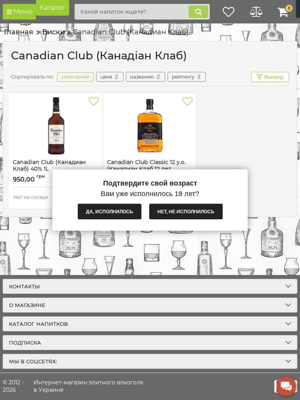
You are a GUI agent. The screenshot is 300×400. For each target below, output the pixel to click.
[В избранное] (94, 101)
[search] (198, 11)
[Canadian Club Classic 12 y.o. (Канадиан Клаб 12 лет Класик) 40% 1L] (150, 125)
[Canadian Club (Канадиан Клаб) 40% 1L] (56, 125)
